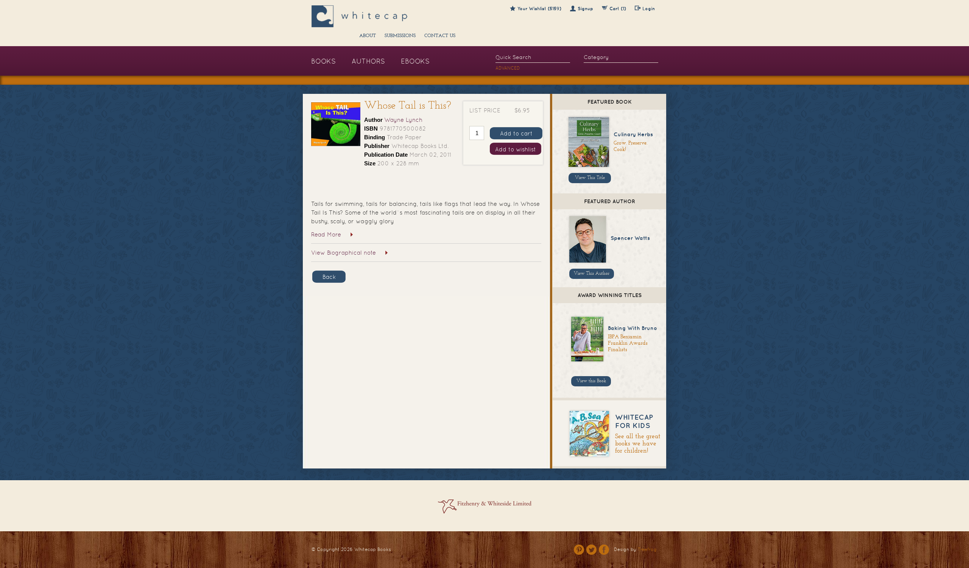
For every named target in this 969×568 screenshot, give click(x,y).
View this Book (591, 381)
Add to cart (516, 133)
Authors (368, 61)
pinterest (579, 550)
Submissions (400, 36)
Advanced (507, 68)
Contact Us (439, 36)
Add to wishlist (515, 149)
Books (323, 61)
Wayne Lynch (403, 120)
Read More (326, 234)
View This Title (590, 178)
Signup (585, 8)
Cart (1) (617, 8)
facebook (604, 550)
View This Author (591, 273)
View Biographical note (343, 252)
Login (648, 8)
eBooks (415, 61)
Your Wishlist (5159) (539, 8)
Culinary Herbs (633, 134)
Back (329, 277)
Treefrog (647, 549)
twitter (591, 550)
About (367, 36)
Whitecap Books (372, 549)
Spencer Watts (630, 238)
